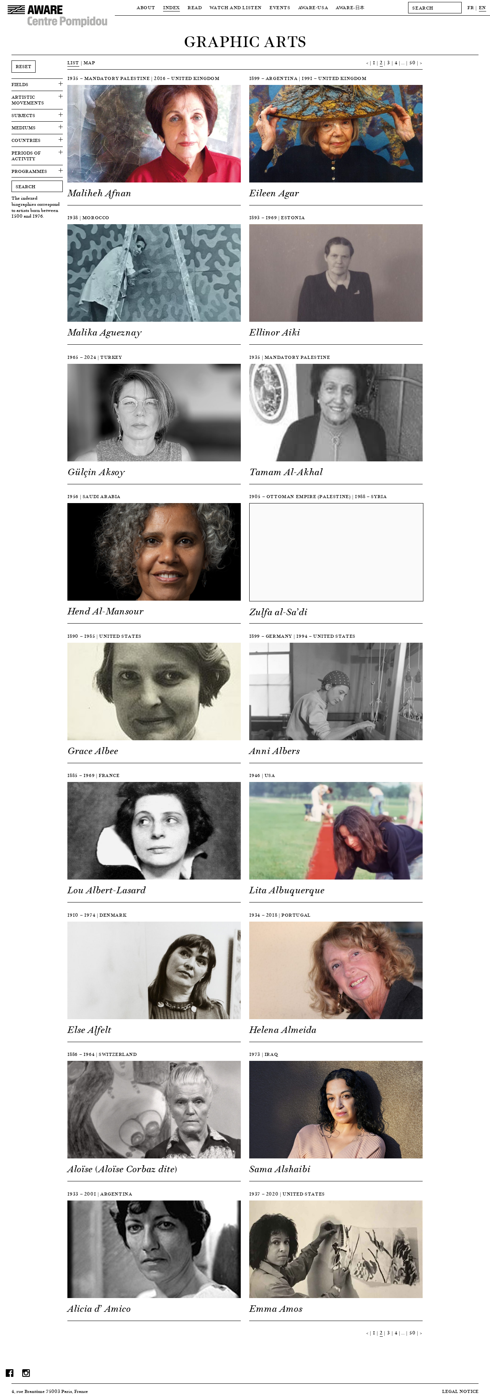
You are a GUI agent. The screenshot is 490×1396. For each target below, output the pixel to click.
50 (412, 62)
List (73, 62)
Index (171, 7)
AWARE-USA (313, 7)
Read (195, 7)
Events (280, 7)
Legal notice (460, 1391)
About (146, 7)
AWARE (350, 7)
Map (89, 62)
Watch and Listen (235, 7)
